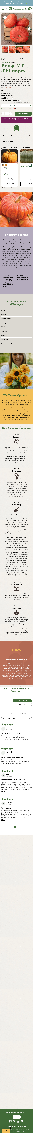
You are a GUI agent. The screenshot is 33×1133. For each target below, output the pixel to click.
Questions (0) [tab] (24, 713)
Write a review (22, 701)
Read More (8, 87)
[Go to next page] (21, 826)
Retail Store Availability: (7, 108)
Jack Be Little (6, 169)
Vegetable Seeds (5, 58)
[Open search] (3, 718)
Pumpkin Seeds (13, 58)
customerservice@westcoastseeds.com (16, 1129)
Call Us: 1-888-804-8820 (17, 1131)
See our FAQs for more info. (16, 121)
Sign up (17, 1117)
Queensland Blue (26, 166)
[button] (30, 8)
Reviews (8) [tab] (9, 713)
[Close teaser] (10, 1128)
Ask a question (22, 704)
